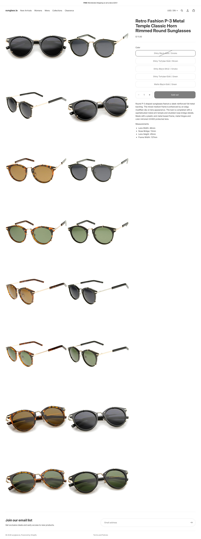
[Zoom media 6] (98, 170)
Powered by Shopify (29, 535)
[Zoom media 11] (36, 356)
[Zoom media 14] (98, 419)
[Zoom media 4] (98, 108)
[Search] (182, 11)
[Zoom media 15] (36, 481)
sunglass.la (16, 535)
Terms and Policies (100, 535)
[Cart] (194, 11)
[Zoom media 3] (36, 108)
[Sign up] (191, 522)
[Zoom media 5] (36, 170)
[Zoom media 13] (36, 419)
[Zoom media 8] (98, 232)
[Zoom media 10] (98, 294)
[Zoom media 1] (36, 46)
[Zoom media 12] (98, 356)
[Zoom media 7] (36, 232)
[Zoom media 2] (98, 46)
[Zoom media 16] (98, 481)
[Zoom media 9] (36, 294)
